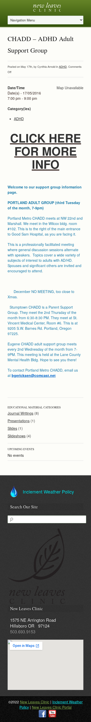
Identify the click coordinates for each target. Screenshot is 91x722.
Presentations (19, 420)
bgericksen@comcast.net (34, 375)
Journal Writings (20, 413)
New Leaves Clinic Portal (52, 707)
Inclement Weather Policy (48, 491)
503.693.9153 (22, 631)
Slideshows (17, 435)
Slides (12, 428)
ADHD (63, 66)
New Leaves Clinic (34, 701)
